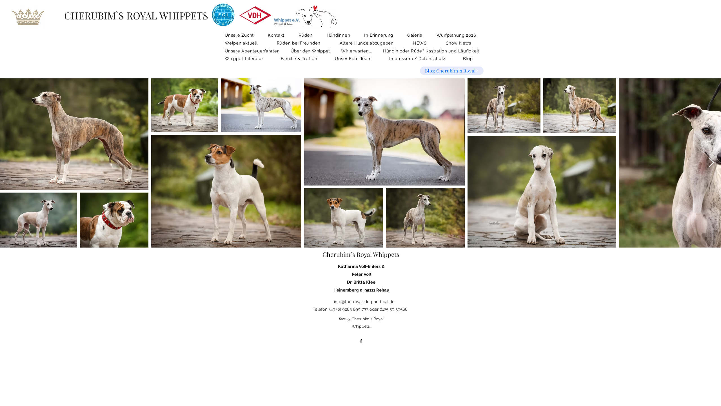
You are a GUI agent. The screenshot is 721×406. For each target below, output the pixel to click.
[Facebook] (361, 341)
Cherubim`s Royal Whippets (360, 254)
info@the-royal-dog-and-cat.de (364, 301)
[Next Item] (711, 162)
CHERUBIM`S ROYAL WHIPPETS (136, 15)
